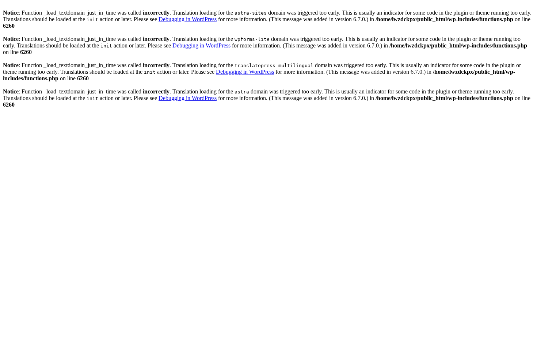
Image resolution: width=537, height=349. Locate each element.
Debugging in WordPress (188, 19)
